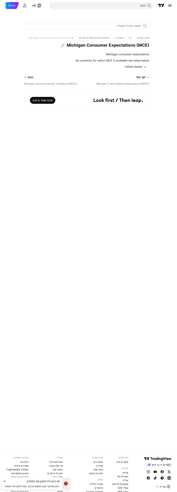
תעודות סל (122, 476)
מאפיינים (98, 461)
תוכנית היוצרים (55, 473)
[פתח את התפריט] (169, 5)
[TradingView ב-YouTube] (155, 471)
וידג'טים (24, 461)
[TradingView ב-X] (169, 471)
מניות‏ (125, 472)
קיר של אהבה (56, 465)
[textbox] (85, 26)
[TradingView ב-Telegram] (162, 478)
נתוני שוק (98, 469)
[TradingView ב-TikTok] (155, 478)
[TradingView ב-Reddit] (148, 478)
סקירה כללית (96, 484)
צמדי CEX (123, 487)
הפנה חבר (58, 469)
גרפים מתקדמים (20, 473)
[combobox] (86, 25)
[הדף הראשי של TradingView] (161, 5)
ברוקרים (99, 487)
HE (34, 5)
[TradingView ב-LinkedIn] (169, 478)
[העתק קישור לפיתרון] (62, 45)
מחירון (99, 465)
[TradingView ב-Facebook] (162, 471)
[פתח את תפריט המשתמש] (24, 5)
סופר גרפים (122, 461)
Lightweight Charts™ (17, 469)
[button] (143, 37)
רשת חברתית (56, 461)
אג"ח (125, 480)
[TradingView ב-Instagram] (148, 471)
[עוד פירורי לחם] (130, 37)
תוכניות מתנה (96, 473)
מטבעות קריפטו (120, 484)
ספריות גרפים (21, 465)
